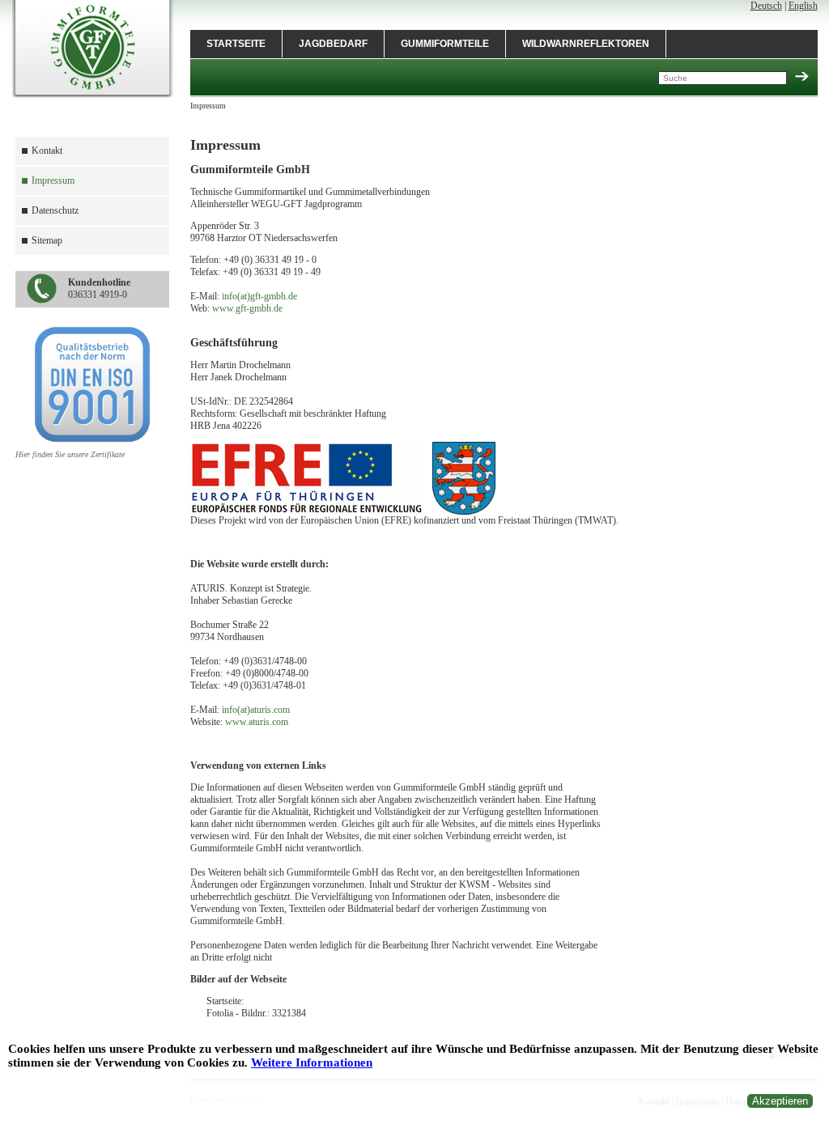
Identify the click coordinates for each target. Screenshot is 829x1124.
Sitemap (47, 240)
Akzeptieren (780, 1101)
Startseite (236, 43)
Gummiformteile (445, 43)
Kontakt (47, 150)
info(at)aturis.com (256, 709)
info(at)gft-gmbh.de (259, 296)
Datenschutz (55, 210)
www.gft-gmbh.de (247, 308)
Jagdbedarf (333, 43)
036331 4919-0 (99, 288)
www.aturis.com (256, 721)
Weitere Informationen (311, 1062)
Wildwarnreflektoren (585, 43)
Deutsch (766, 5)
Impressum (53, 180)
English (803, 5)
